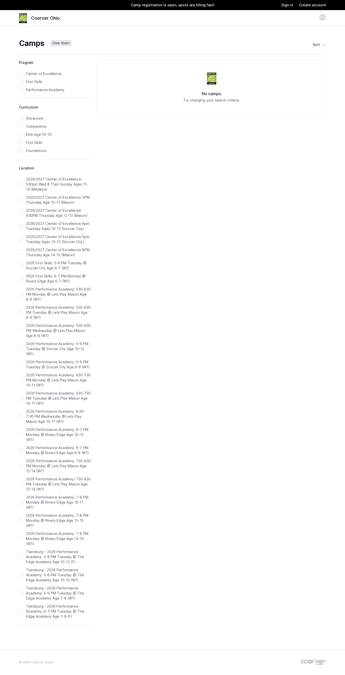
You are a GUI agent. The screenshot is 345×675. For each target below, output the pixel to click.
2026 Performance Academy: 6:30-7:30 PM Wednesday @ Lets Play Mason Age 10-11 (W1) (55, 416)
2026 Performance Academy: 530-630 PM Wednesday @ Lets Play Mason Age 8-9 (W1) (58, 330)
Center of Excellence (44, 73)
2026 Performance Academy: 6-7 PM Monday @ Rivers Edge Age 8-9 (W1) (57, 450)
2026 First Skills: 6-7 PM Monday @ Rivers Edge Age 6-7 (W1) (56, 278)
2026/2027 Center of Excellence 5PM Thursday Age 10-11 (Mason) (58, 199)
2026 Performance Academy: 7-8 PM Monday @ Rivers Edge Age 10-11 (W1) (57, 502)
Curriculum (28, 107)
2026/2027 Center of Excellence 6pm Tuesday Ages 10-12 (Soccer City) (57, 226)
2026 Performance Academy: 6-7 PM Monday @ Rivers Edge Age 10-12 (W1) (57, 434)
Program (26, 62)
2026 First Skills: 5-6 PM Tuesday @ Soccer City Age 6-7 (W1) (56, 265)
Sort (316, 44)
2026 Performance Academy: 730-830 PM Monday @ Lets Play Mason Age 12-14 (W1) (58, 466)
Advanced (34, 118)
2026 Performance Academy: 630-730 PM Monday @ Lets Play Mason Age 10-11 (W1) (58, 380)
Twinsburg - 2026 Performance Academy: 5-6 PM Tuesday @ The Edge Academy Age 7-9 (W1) (55, 593)
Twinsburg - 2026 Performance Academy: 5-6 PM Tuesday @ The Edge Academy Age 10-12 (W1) (55, 575)
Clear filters (61, 43)
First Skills (34, 82)
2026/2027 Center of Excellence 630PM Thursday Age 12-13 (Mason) (57, 213)
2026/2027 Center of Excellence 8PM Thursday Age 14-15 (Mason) (58, 252)
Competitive (36, 126)
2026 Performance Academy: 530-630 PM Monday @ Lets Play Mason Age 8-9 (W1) (58, 294)
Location (26, 168)
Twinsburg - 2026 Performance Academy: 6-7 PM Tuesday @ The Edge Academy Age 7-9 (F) (55, 611)
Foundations (36, 150)
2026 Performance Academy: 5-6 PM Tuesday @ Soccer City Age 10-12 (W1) (57, 349)
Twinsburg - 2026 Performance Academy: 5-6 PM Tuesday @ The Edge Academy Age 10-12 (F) (55, 557)
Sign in (287, 5)
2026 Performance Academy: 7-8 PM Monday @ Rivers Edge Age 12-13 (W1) (57, 520)
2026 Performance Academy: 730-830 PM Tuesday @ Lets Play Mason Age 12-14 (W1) (58, 484)
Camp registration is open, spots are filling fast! (172, 5)
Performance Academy (45, 90)
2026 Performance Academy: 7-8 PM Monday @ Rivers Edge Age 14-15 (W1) (57, 538)
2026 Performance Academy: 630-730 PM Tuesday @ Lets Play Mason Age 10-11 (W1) (58, 398)
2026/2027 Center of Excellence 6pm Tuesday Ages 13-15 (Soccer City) (57, 239)
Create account (312, 5)
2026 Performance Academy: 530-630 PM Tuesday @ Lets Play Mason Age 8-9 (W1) (58, 312)
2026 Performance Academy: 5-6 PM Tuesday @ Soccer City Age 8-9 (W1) (58, 364)
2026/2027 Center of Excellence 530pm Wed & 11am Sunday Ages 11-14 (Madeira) (57, 184)
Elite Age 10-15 (39, 134)
